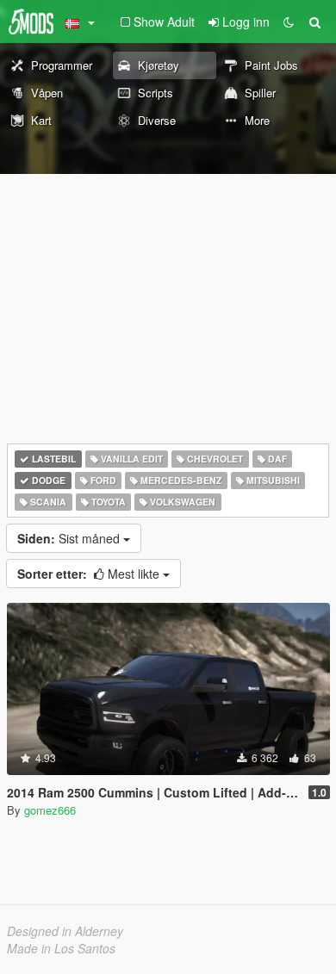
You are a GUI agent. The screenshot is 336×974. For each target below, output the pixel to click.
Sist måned (70, 538)
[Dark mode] (289, 21)
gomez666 (50, 810)
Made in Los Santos (61, 948)
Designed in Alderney (65, 931)
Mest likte (90, 573)
